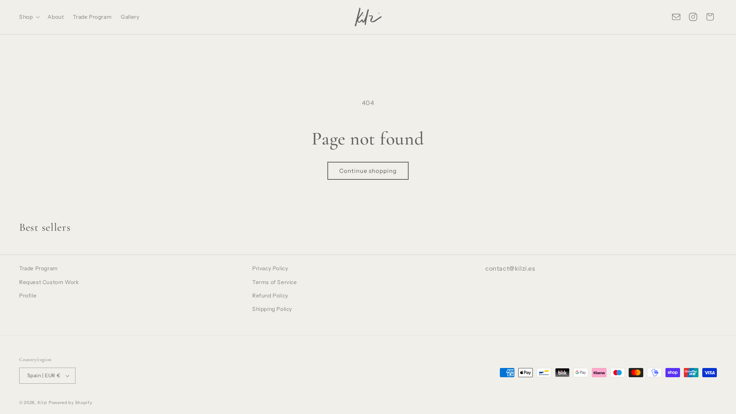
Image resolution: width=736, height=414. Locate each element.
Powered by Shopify (70, 402)
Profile (27, 295)
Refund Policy (270, 295)
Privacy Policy (270, 268)
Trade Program (38, 268)
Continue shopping (368, 170)
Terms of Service (274, 282)
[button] (29, 17)
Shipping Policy (272, 309)
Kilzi (43, 402)
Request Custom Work (49, 282)
